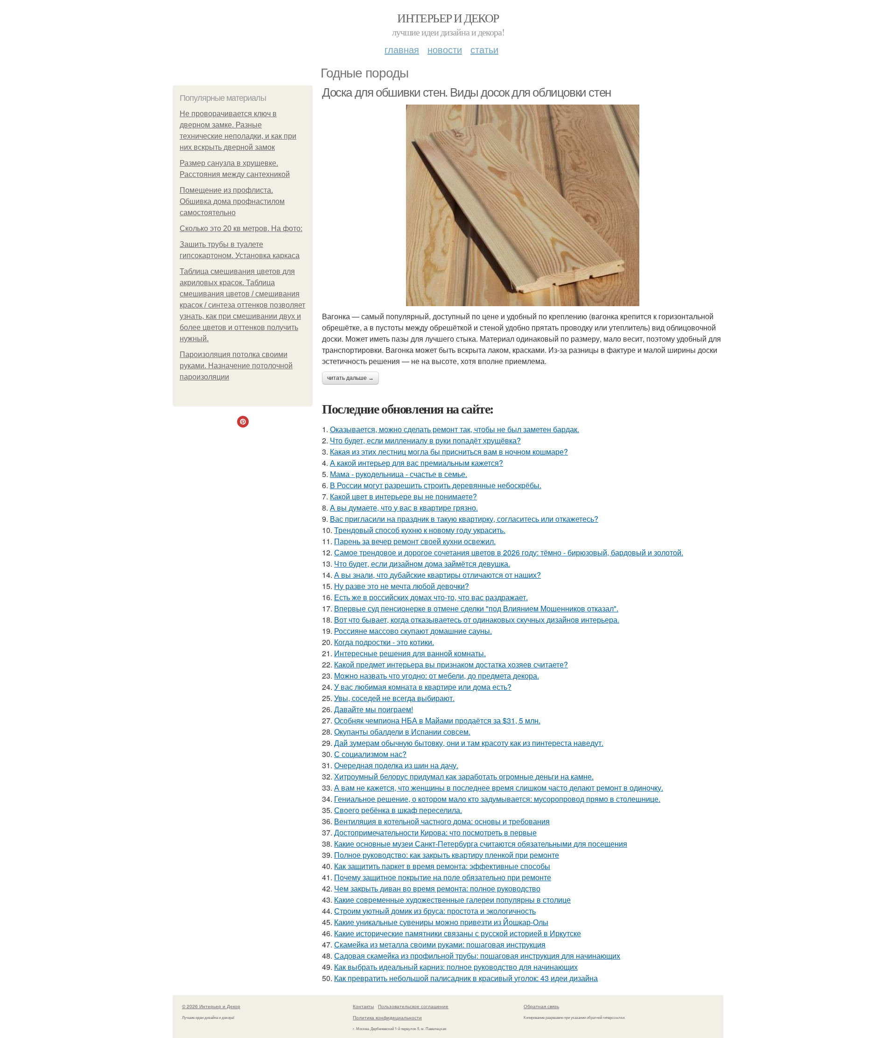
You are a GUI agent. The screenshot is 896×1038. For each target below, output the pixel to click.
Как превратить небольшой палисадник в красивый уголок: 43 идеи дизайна (466, 978)
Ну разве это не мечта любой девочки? (401, 586)
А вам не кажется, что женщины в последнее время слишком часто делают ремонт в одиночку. (498, 787)
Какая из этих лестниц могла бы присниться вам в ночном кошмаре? (449, 451)
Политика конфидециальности (387, 1017)
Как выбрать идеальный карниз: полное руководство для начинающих (456, 966)
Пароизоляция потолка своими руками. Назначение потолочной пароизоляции (236, 366)
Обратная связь (541, 1006)
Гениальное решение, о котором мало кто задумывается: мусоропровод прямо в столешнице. (497, 798)
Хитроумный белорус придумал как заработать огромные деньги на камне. (464, 776)
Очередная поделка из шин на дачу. (396, 765)
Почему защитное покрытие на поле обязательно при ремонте (442, 877)
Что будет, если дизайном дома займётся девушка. (422, 563)
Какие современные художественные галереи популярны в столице (452, 899)
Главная (402, 49)
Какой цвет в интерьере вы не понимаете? (403, 496)
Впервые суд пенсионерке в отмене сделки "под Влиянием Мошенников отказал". (476, 608)
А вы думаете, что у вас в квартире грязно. (404, 507)
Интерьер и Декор (447, 18)
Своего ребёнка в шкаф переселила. (398, 810)
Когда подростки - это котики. (384, 642)
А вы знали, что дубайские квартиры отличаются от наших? (437, 574)
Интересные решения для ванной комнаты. (410, 653)
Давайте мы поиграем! (373, 709)
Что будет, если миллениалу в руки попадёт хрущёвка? (425, 440)
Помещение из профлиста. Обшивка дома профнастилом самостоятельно (232, 201)
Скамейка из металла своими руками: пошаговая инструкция (440, 944)
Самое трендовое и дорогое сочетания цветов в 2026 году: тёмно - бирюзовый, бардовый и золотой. (508, 552)
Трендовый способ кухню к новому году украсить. (419, 530)
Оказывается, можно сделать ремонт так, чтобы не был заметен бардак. (454, 429)
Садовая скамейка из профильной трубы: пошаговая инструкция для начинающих (477, 955)
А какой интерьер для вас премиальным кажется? (416, 462)
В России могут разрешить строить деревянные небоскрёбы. (435, 485)
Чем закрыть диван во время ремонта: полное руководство (437, 888)
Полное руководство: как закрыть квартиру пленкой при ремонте (446, 854)
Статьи (484, 49)
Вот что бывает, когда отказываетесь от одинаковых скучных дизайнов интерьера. (476, 619)
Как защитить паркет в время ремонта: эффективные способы (442, 866)
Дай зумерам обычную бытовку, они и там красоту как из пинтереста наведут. (468, 742)
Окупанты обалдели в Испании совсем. (402, 731)
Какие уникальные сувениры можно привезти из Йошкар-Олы (441, 922)
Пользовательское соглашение (413, 1006)
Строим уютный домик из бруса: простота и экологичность (435, 910)
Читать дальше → (350, 378)
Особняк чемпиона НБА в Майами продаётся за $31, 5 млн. (437, 720)
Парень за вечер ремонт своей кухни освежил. (415, 541)
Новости (444, 49)
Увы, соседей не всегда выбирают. (394, 698)
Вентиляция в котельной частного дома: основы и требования (442, 821)
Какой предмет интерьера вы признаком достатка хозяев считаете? (451, 664)
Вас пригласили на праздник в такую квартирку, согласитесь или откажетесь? (464, 518)
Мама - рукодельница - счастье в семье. (398, 474)
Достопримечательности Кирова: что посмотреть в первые (435, 832)
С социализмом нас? (370, 754)
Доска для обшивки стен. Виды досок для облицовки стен (466, 92)
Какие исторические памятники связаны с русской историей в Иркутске (457, 933)
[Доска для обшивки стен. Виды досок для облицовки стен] (522, 205)
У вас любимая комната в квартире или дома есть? (422, 686)
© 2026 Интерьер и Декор (211, 1006)
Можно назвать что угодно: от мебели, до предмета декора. (436, 675)
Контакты (363, 1006)
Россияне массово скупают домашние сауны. (413, 630)
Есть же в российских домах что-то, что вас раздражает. (431, 597)
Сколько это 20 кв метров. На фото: (241, 228)
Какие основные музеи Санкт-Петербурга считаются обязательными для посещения (480, 843)
